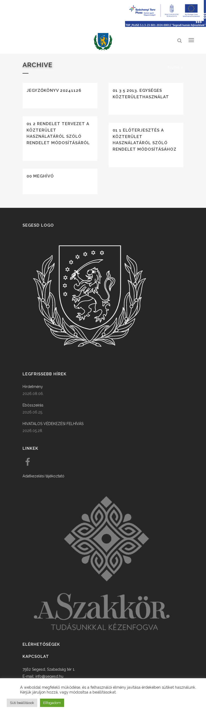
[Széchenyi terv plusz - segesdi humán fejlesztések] (165, 25)
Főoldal (174, 67)
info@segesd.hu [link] (49, 676)
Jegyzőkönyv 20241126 (54, 90)
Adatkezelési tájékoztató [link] (43, 476)
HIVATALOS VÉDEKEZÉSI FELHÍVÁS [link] (53, 424)
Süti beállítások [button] (22, 703)
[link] (103, 42)
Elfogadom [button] (52, 703)
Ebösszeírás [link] (33, 405)
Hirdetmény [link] (33, 386)
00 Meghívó (40, 176)
